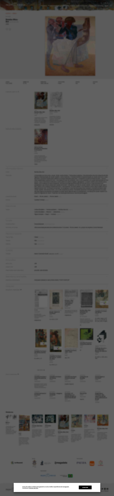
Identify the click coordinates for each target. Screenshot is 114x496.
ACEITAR (85, 487)
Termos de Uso (33, 488)
